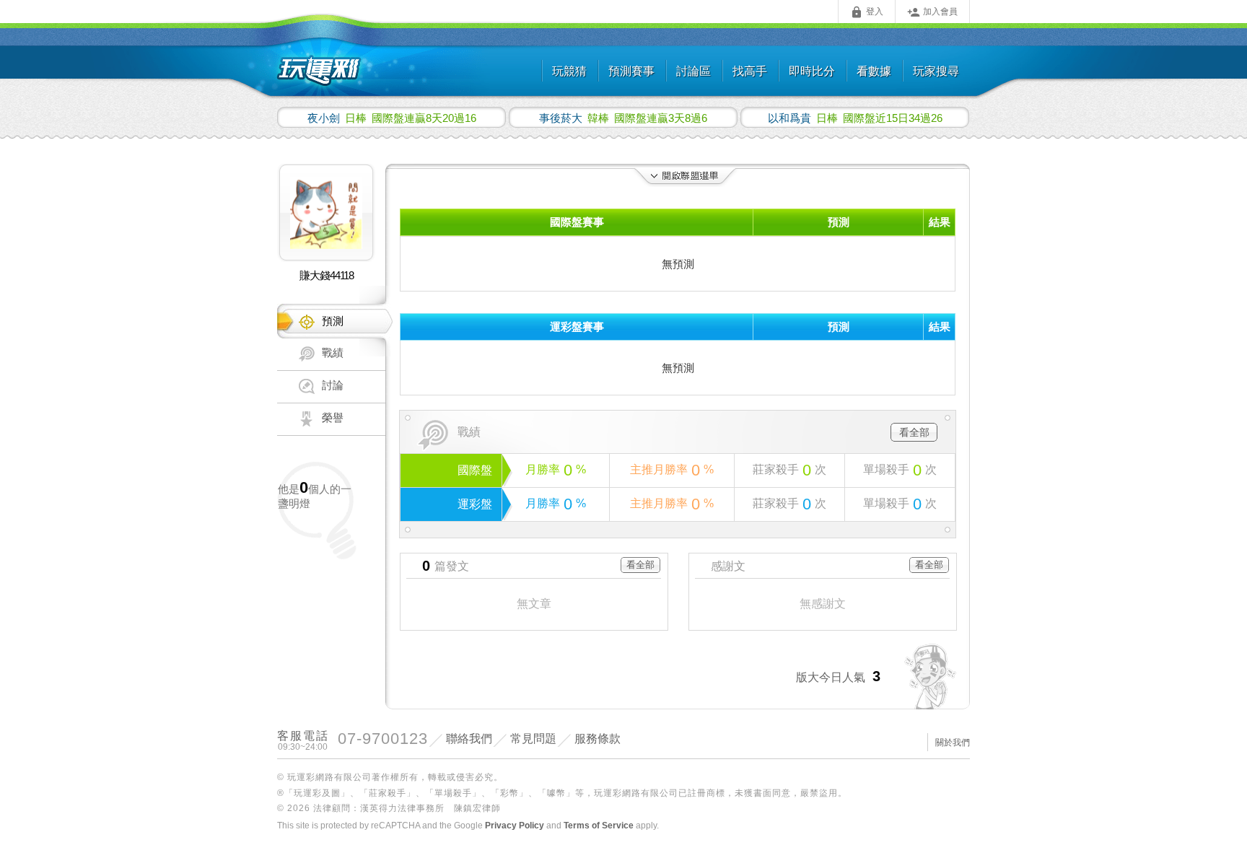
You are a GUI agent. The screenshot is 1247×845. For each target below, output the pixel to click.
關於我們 (952, 742)
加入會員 (932, 12)
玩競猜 (569, 71)
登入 (866, 12)
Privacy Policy (514, 825)
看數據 (874, 71)
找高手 (749, 71)
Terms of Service (599, 825)
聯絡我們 (469, 738)
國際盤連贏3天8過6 (623, 117)
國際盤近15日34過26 (855, 117)
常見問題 (533, 738)
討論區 (693, 71)
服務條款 (597, 738)
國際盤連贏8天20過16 (391, 117)
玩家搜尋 (936, 71)
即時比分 (812, 71)
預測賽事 (631, 71)
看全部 (914, 432)
